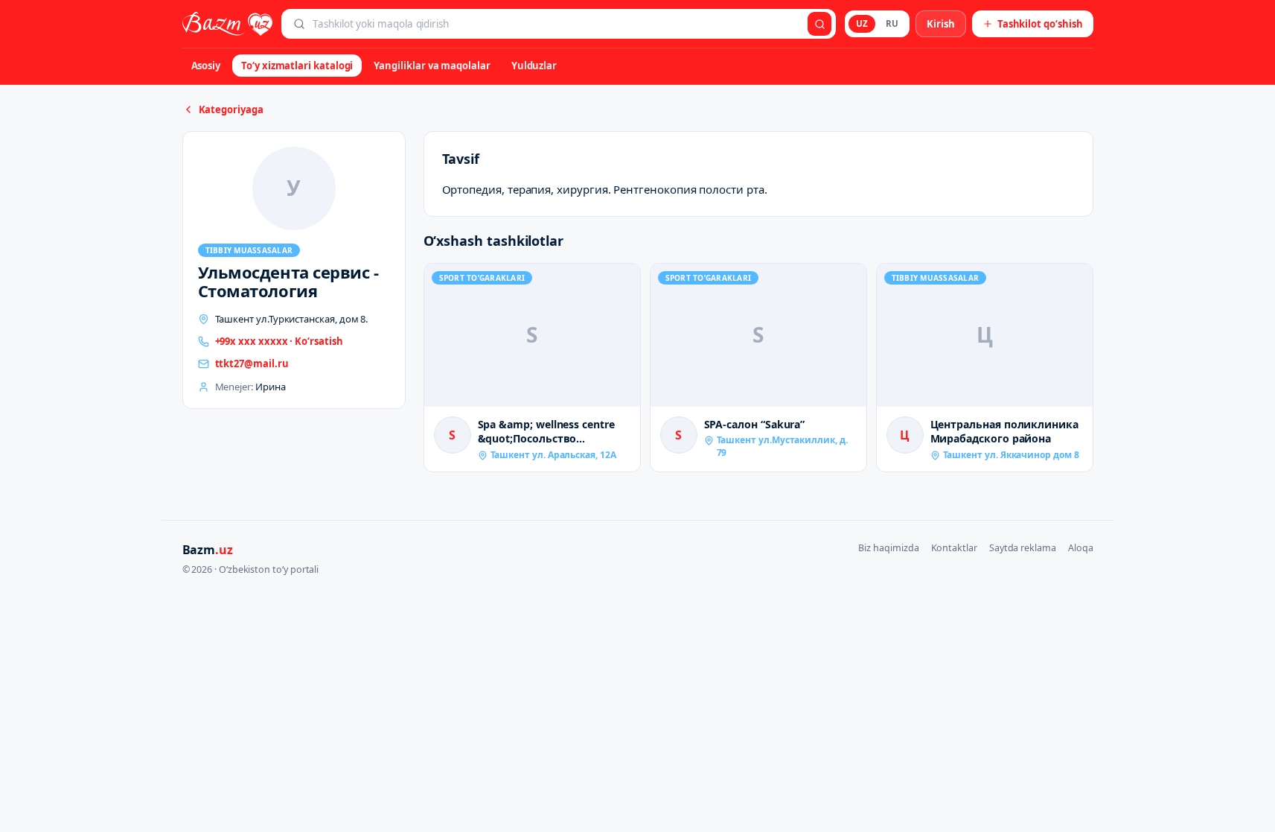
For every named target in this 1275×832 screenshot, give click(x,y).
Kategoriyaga (231, 109)
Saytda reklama (1022, 548)
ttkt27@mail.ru (252, 363)
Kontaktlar (954, 548)
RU (892, 23)
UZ (862, 23)
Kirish (941, 24)
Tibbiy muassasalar (249, 250)
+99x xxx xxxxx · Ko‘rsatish (279, 341)
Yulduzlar (534, 65)
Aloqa (1080, 548)
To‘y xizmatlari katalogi (297, 65)
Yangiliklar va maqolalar (432, 65)
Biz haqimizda (888, 548)
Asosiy (206, 65)
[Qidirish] (819, 24)
